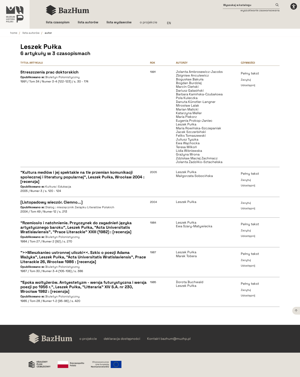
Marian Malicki (187, 109)
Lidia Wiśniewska (189, 151)
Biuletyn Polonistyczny (62, 77)
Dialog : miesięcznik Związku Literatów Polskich (79, 207)
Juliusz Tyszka (187, 139)
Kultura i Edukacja (58, 186)
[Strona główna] (67, 10)
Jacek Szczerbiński (191, 132)
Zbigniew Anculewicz (192, 75)
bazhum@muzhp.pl (176, 339)
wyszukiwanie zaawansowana (260, 10)
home (13, 33)
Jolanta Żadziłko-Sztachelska (199, 162)
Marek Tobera (186, 256)
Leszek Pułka (186, 124)
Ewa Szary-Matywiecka (194, 226)
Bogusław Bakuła (189, 79)
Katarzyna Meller (189, 113)
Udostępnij (248, 85)
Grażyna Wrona (188, 154)
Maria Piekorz (186, 117)
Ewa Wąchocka (188, 143)
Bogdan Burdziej (189, 83)
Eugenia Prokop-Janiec (194, 121)
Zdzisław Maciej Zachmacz (197, 158)
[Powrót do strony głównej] (50, 338)
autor (48, 33)
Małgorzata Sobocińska (194, 176)
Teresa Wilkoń (186, 147)
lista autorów (31, 33)
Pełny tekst (250, 73)
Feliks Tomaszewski (191, 135)
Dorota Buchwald (189, 282)
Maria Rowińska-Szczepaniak (198, 128)
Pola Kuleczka (187, 98)
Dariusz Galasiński (190, 90)
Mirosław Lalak (187, 105)
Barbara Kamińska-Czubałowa (199, 94)
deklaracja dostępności (122, 339)
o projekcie (148, 22)
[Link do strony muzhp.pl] (15, 14)
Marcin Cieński (187, 87)
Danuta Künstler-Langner (196, 102)
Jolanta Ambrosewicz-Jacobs (199, 72)
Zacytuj (246, 79)
